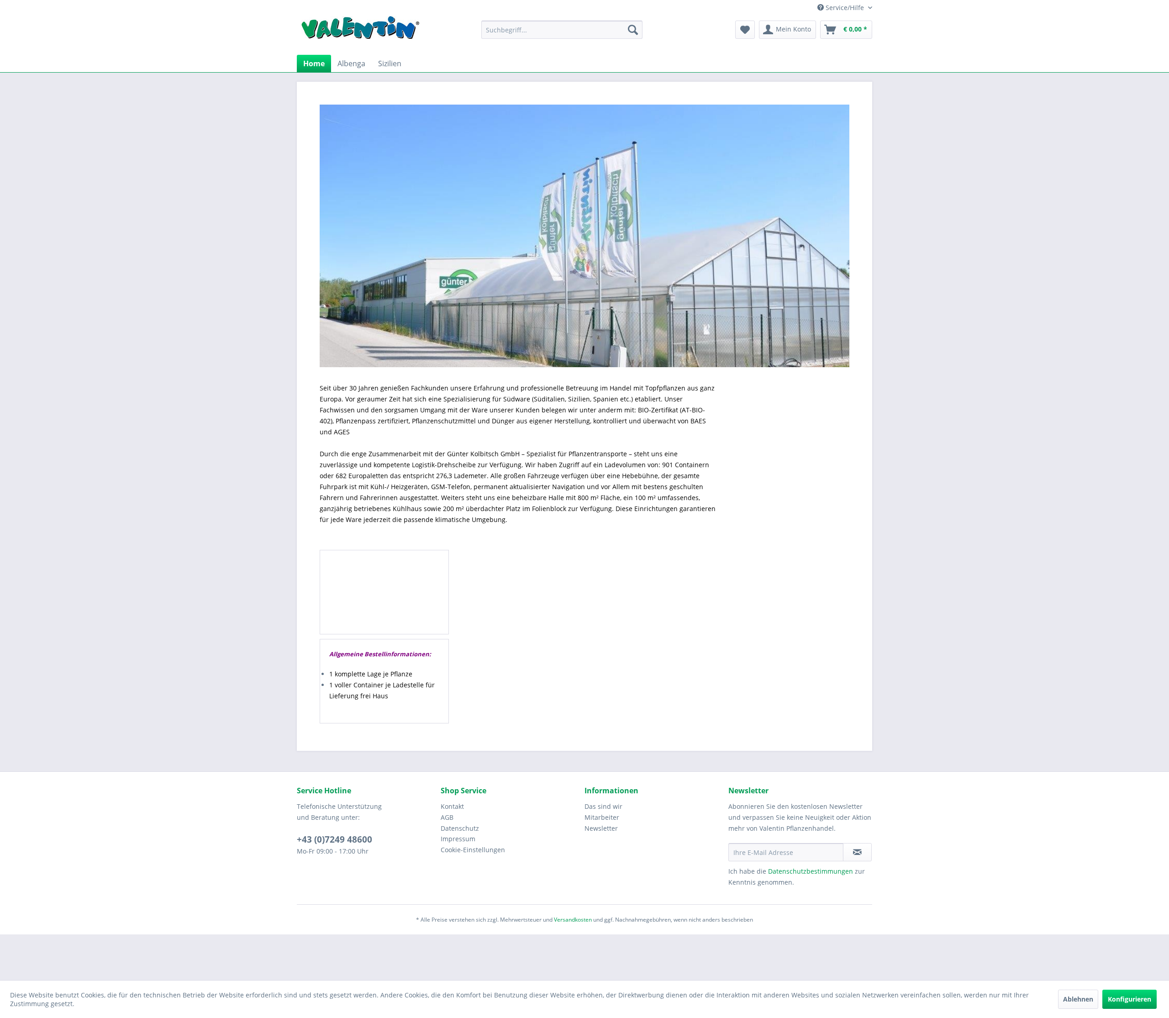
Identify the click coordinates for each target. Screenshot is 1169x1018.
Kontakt (452, 806)
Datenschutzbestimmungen (810, 871)
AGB (447, 817)
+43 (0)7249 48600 (334, 839)
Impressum (458, 838)
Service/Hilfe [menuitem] (845, 7)
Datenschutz (460, 828)
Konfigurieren (1129, 999)
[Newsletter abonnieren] (857, 852)
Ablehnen (1078, 999)
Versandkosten (573, 919)
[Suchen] (632, 30)
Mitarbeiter (601, 817)
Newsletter (601, 828)
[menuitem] (561, 30)
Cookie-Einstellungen (473, 849)
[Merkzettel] (745, 30)
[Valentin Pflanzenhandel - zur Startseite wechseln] (360, 31)
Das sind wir (603, 806)
